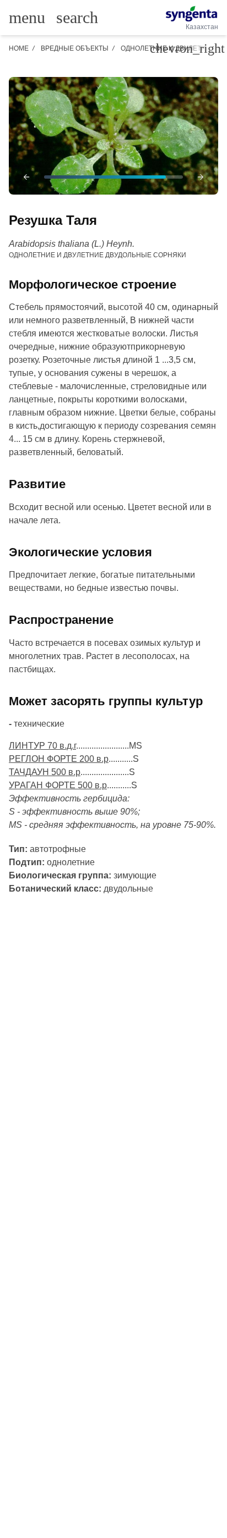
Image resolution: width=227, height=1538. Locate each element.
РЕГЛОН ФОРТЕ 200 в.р (59, 759)
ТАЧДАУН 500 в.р (44, 772)
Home (19, 48)
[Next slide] (200, 177)
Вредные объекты (75, 48)
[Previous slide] (26, 177)
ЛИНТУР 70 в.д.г (42, 745)
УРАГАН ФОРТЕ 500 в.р (58, 785)
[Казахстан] (191, 14)
